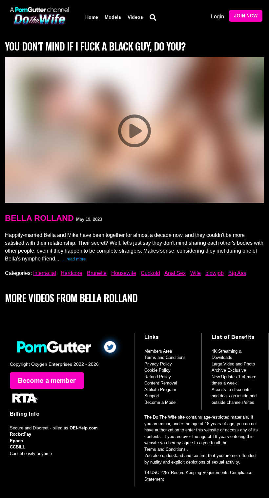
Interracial (44, 273)
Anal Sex (175, 273)
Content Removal (160, 383)
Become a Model (160, 402)
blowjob (214, 273)
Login (217, 16)
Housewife (123, 273)
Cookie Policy (157, 370)
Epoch (16, 440)
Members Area (158, 351)
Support (151, 395)
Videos (135, 17)
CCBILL (17, 447)
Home (91, 17)
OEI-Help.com (84, 427)
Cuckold (150, 273)
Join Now (246, 16)
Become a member (47, 380)
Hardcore (71, 273)
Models (113, 17)
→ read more (73, 259)
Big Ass (237, 273)
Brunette (97, 273)
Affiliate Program (160, 389)
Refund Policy (157, 376)
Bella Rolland (39, 217)
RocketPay (20, 434)
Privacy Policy (158, 364)
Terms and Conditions (165, 357)
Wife (195, 273)
